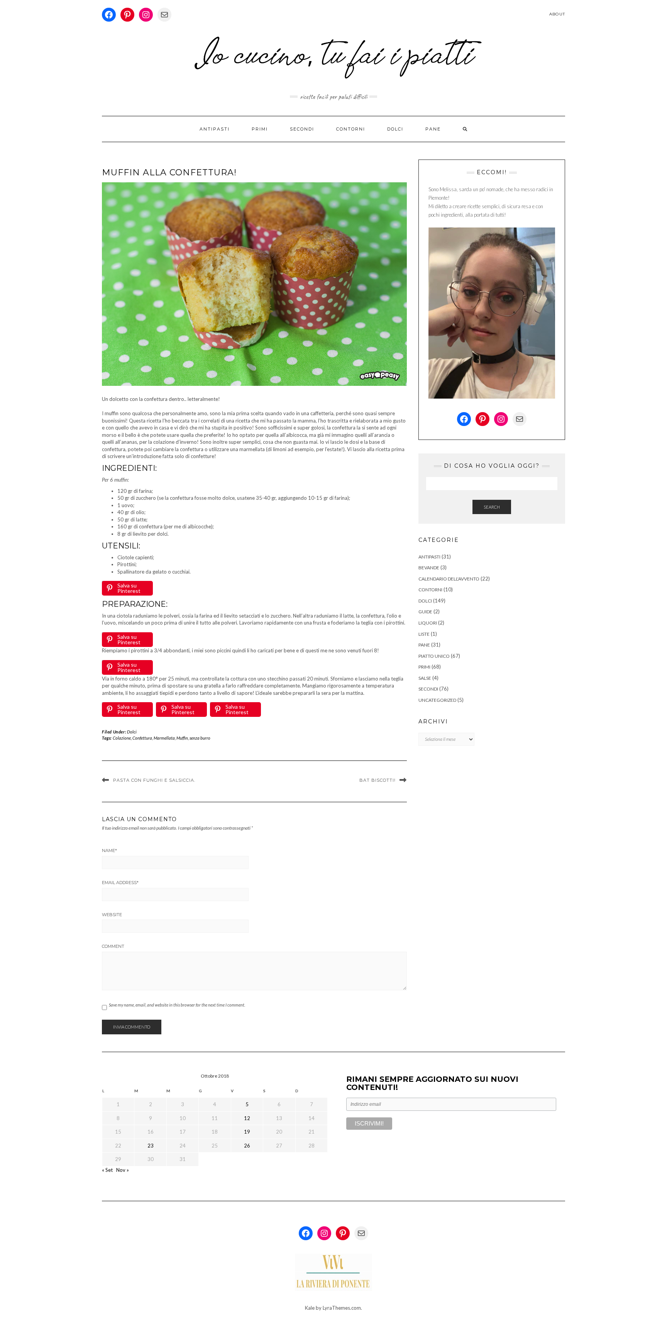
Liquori (427, 623)
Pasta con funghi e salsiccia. (154, 780)
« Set (107, 1170)
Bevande (428, 567)
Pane (433, 129)
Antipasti (215, 129)
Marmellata (164, 737)
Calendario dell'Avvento (448, 579)
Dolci (395, 129)
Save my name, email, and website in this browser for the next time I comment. (177, 1004)
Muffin (182, 737)
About (557, 14)
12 (247, 1118)
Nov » (122, 1170)
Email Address (120, 882)
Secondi (302, 129)
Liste (424, 634)
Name (109, 850)
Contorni (350, 129)
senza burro (200, 737)
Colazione (122, 737)
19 (247, 1132)
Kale (310, 1308)
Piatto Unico (434, 656)
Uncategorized (437, 700)
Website (112, 914)
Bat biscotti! (377, 780)
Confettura (142, 737)
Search (492, 506)
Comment (113, 946)
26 (247, 1145)
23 (150, 1145)
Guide (425, 612)
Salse (424, 678)
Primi (260, 129)
